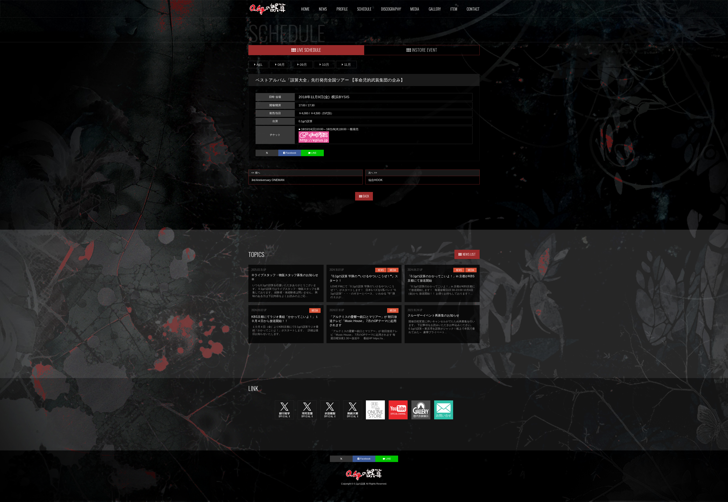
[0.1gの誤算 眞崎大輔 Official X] (352, 409)
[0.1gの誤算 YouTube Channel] (398, 409)
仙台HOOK (375, 176)
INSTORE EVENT (424, 49)
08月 (281, 65)
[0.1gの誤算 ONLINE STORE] (375, 409)
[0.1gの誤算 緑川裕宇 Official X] (284, 409)
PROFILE (342, 9)
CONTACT (473, 9)
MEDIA (414, 9)
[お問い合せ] (443, 409)
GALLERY (435, 9)
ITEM (453, 9)
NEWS (323, 9)
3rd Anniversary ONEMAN (267, 176)
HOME (305, 9)
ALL (260, 65)
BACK (366, 196)
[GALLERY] (420, 409)
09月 (303, 65)
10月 (325, 65)
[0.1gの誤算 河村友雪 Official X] (307, 409)
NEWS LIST (469, 254)
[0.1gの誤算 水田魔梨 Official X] (329, 409)
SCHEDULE (364, 9)
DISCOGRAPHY (391, 9)
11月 (347, 65)
